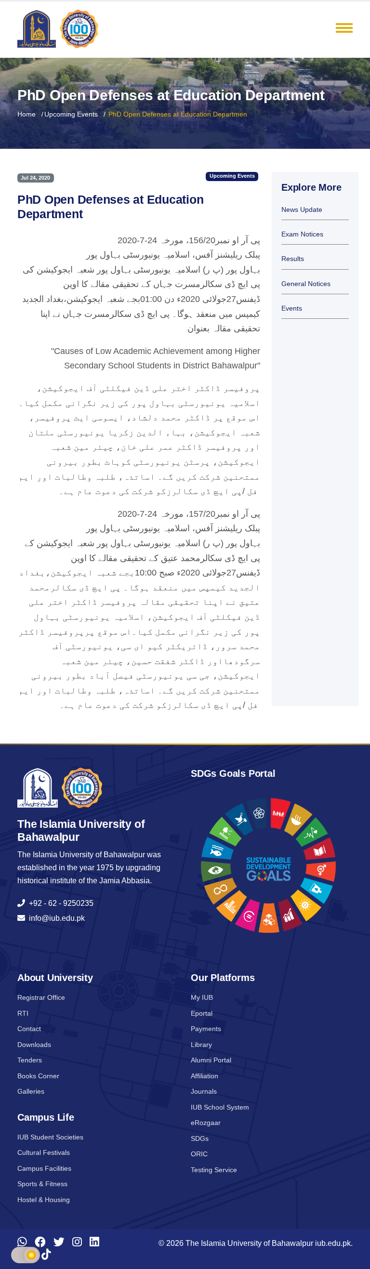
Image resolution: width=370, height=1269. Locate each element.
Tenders (29, 1060)
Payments (206, 1029)
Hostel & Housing (43, 1200)
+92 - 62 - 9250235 (59, 903)
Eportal (201, 1013)
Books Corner (38, 1076)
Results (292, 258)
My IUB (202, 997)
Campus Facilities (44, 1168)
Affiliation (204, 1076)
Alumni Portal (211, 1060)
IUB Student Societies (50, 1137)
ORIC (199, 1154)
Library (201, 1044)
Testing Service (214, 1170)
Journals (204, 1091)
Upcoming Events (71, 114)
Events (291, 308)
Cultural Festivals (43, 1152)
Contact (29, 1029)
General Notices (305, 284)
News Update (301, 209)
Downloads (34, 1044)
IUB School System (220, 1107)
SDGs (200, 1138)
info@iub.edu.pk (55, 918)
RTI (22, 1013)
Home (26, 114)
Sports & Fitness (42, 1184)
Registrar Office (41, 997)
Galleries (30, 1091)
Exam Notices (302, 234)
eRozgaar (206, 1122)
